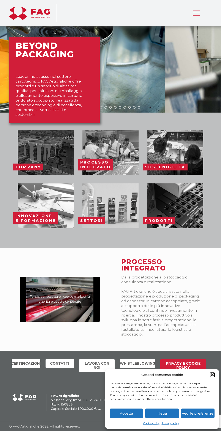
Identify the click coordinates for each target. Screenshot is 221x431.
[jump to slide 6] (105, 107)
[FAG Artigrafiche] (29, 13)
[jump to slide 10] (124, 107)
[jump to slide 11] (129, 107)
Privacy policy (170, 423)
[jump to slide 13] (139, 107)
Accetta (126, 413)
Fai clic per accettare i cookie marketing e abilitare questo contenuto (60, 299)
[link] (46, 152)
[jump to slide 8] (115, 107)
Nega (162, 413)
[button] (212, 375)
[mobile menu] (196, 13)
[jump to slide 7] (110, 107)
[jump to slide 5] (101, 107)
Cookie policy (151, 423)
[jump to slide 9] (120, 107)
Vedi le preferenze (197, 413)
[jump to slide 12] (134, 107)
